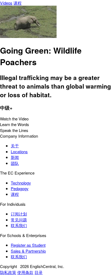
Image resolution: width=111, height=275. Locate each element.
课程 (17, 3)
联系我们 (19, 225)
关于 (15, 145)
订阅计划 (19, 214)
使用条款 (25, 272)
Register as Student (28, 245)
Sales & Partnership (28, 251)
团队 (15, 163)
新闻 (15, 157)
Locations (19, 151)
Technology (21, 183)
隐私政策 (8, 272)
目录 (38, 272)
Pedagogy (20, 188)
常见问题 (19, 219)
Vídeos (6, 3)
